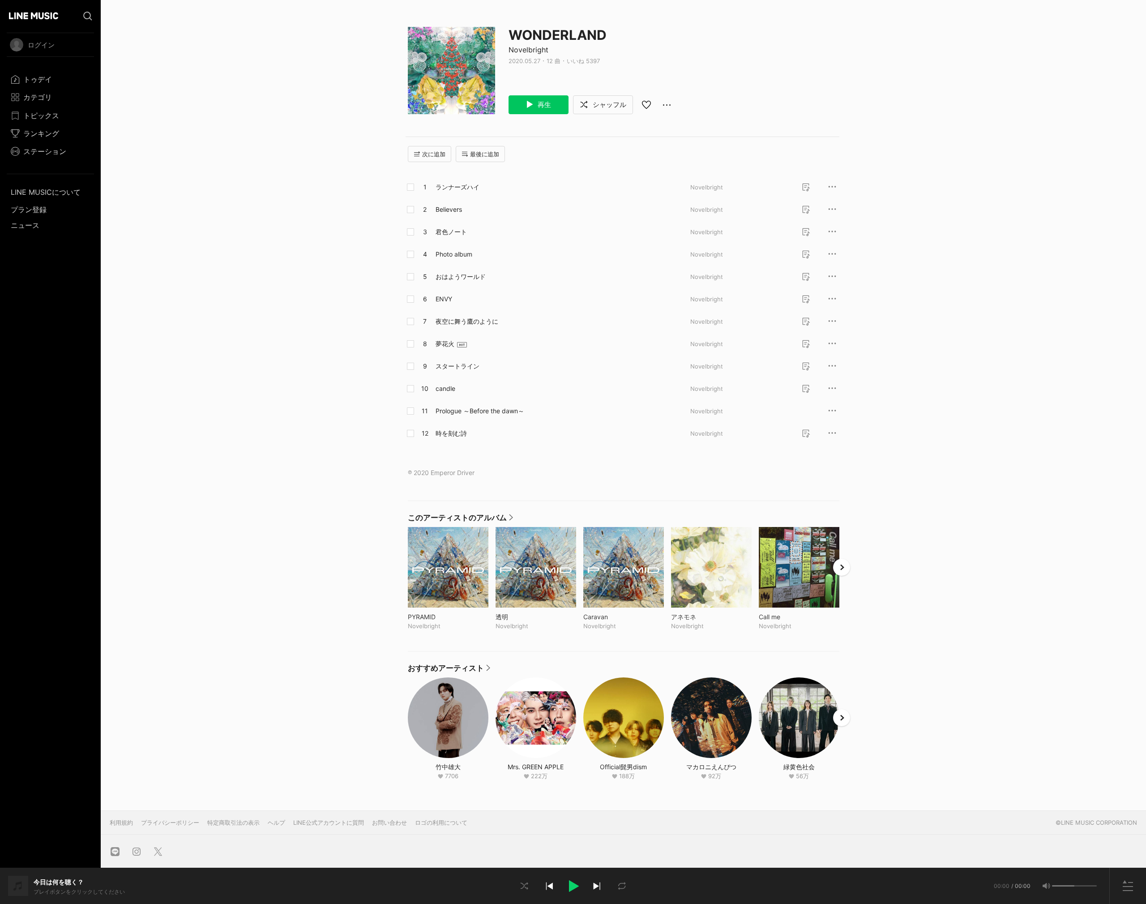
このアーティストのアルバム (460, 520)
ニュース (25, 225)
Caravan (614, 617)
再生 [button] (543, 104)
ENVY (444, 299)
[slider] (1063, 886)
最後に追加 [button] (484, 154)
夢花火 (445, 343)
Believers (449, 209)
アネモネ (702, 617)
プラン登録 (29, 209)
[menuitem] (50, 79)
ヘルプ (276, 822)
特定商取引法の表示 (233, 822)
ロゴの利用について (441, 822)
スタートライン (457, 366)
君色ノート (451, 232)
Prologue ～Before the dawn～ (480, 411)
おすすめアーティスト (449, 670)
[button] (573, 886)
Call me (788, 617)
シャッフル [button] (608, 104)
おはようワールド (461, 276)
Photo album (454, 254)
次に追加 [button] (433, 154)
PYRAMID (440, 617)
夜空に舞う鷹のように (467, 321)
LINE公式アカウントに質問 (328, 822)
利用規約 (121, 822)
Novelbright (528, 49)
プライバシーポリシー (170, 822)
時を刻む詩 (451, 433)
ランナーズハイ (457, 187)
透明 (520, 617)
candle (445, 388)
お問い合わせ (389, 822)
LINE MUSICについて (46, 192)
